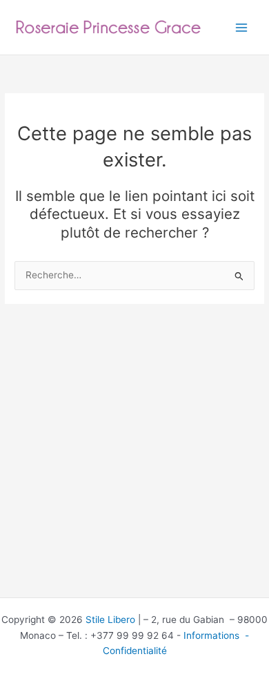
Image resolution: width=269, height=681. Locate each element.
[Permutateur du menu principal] (241, 27)
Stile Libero (110, 619)
